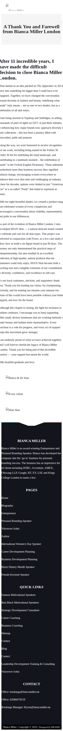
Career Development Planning (18, 551)
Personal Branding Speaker (16, 520)
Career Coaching (10, 617)
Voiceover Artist (10, 528)
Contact (5, 640)
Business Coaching (12, 625)
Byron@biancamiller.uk (37, 707)
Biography (7, 505)
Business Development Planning (19, 559)
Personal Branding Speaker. (16, 453)
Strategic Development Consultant (20, 610)
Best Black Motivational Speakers (20, 602)
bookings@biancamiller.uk (24, 691)
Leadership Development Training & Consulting (28, 663)
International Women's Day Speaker (21, 543)
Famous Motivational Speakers (18, 594)
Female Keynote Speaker (15, 574)
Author (5, 536)
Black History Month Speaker (17, 566)
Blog (4, 648)
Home (4, 497)
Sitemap (5, 633)
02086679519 (17, 699)
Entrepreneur (8, 513)
